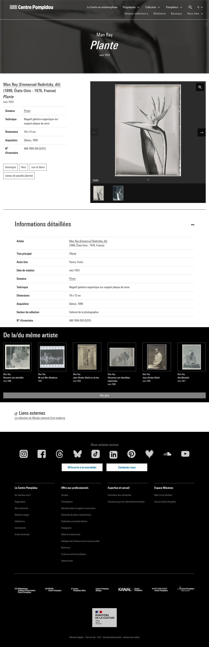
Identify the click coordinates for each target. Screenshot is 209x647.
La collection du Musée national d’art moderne (40, 418)
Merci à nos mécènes (163, 495)
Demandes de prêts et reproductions (76, 514)
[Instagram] (24, 455)
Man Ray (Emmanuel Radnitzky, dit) (31, 84)
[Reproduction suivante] (202, 132)
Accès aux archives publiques (73, 554)
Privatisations (66, 501)
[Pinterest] (131, 455)
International (20, 528)
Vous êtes (193, 13)
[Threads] (60, 455)
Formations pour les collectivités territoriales (126, 501)
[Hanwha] (185, 592)
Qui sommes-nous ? (23, 495)
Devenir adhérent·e (138, 13)
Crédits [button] (95, 180)
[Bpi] (27, 592)
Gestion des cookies (131, 637)
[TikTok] (95, 455)
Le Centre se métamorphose (103, 7)
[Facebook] (42, 455)
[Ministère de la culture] (104, 617)
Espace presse (67, 560)
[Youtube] (185, 455)
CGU (99, 637)
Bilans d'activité (21, 508)
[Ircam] (55, 592)
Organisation (20, 501)
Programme (129, 7)
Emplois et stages (22, 514)
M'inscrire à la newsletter (82, 467)
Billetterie (159, 13)
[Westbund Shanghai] (162, 592)
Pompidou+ (172, 7)
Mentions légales (76, 637)
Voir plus (104, 395)
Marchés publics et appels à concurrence (78, 508)
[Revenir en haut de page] (201, 639)
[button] (104, 224)
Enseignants (66, 528)
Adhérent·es (20, 521)
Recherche (65, 547)
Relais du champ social (70, 534)
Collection (151, 7)
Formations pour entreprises (119, 495)
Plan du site (91, 637)
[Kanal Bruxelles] (133, 592)
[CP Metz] (81, 592)
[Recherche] (190, 7)
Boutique (178, 13)
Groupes (64, 495)
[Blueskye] (78, 455)
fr (199, 7)
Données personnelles (112, 637)
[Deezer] (149, 455)
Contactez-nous (127, 467)
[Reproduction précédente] (94, 132)
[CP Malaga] (105, 592)
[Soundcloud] (167, 455)
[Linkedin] (113, 455)
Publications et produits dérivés (74, 521)
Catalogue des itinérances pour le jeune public (80, 541)
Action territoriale (22, 534)
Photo (27, 110)
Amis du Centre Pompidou (165, 501)
